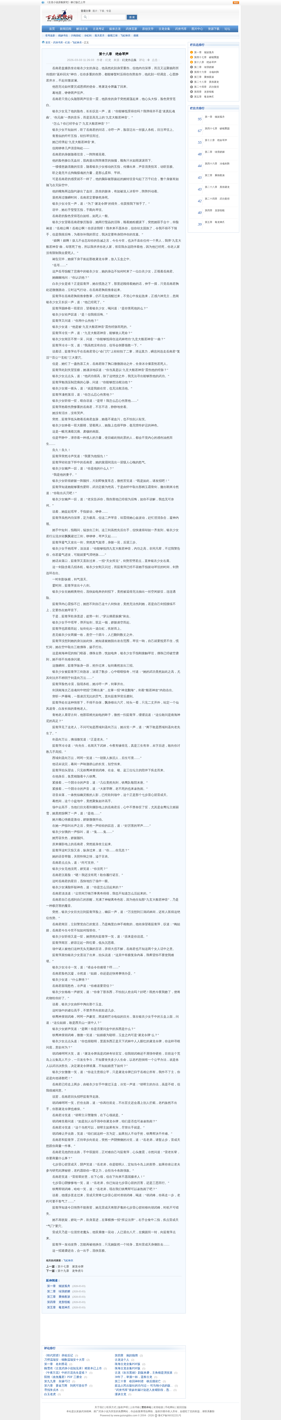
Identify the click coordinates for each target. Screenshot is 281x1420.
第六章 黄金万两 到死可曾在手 (65, 1385)
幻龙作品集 (129, 60)
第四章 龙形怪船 (58, 1302)
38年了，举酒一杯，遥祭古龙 (133, 1377)
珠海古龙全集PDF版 (127, 1364)
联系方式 (111, 1407)
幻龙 (67, 42)
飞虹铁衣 (125, 35)
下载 (101, 10)
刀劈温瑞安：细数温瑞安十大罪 (64, 1359)
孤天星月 (100, 35)
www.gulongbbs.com (125, 1415)
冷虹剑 (88, 35)
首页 (47, 42)
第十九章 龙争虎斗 (71, 1270)
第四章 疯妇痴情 (126, 1355)
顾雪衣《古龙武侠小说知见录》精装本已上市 (73, 1368)
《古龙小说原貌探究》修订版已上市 (65, 2)
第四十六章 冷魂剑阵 (206, 72)
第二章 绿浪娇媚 (58, 1291)
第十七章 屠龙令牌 (71, 1266)
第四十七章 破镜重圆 (206, 57)
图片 (95, 10)
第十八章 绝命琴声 (205, 62)
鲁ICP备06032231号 (169, 1415)
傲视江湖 (112, 35)
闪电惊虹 (76, 35)
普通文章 (86, 10)
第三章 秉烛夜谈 (58, 1296)
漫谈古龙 (120, 1394)
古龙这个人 (122, 1359)
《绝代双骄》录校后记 (58, 1355)
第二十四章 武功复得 (206, 86)
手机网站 (170, 1407)
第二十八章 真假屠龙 (206, 81)
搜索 (136, 35)
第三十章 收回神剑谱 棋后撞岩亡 (138, 1381)
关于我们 (100, 1407)
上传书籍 (135, 1407)
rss (236, 2)
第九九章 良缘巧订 (57, 1381)
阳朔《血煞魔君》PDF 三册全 (63, 1377)
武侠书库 (58, 42)
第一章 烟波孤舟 (58, 1286)
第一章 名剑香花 (55, 1364)
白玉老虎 (50, 1394)
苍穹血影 (50, 35)
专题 (108, 10)
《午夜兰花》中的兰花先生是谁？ (65, 1372)
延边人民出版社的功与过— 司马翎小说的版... (144, 1385)
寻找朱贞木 (51, 1389)
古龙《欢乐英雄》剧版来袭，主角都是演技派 (143, 1372)
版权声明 (123, 1407)
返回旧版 (182, 1407)
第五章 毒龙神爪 (58, 1307)
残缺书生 (63, 35)
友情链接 (158, 1407)
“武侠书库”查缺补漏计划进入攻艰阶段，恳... (143, 1389)
